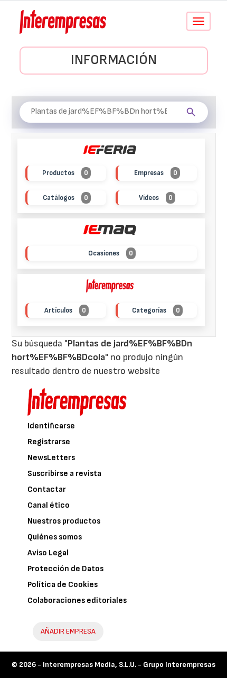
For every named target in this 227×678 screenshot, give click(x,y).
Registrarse (48, 442)
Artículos (65, 310)
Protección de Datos (65, 569)
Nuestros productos (63, 521)
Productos (65, 173)
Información (114, 60)
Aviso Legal (48, 553)
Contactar (46, 489)
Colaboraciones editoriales (77, 600)
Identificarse (51, 426)
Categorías (156, 310)
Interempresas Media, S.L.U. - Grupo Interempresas (129, 664)
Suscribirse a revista (64, 474)
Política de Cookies (62, 585)
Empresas (155, 173)
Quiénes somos (54, 537)
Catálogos (65, 198)
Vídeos (156, 198)
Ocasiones (110, 253)
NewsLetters (51, 458)
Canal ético (48, 505)
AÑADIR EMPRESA (68, 631)
